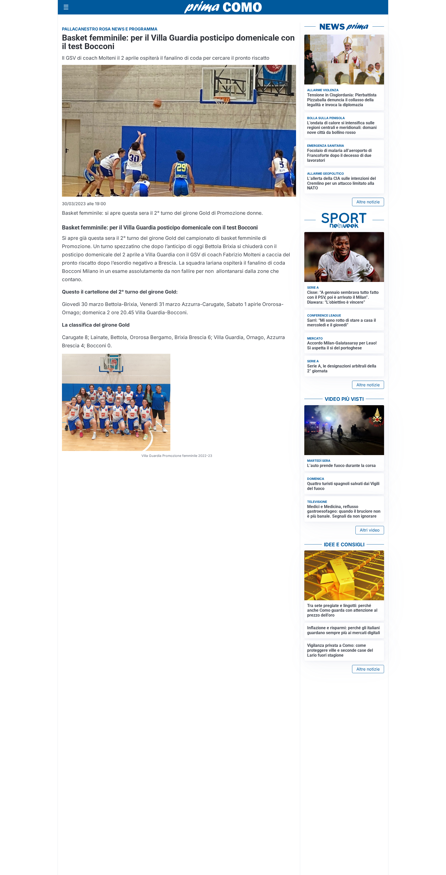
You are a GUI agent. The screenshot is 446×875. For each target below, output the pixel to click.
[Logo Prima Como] (223, 7)
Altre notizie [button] (368, 201)
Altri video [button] (370, 530)
